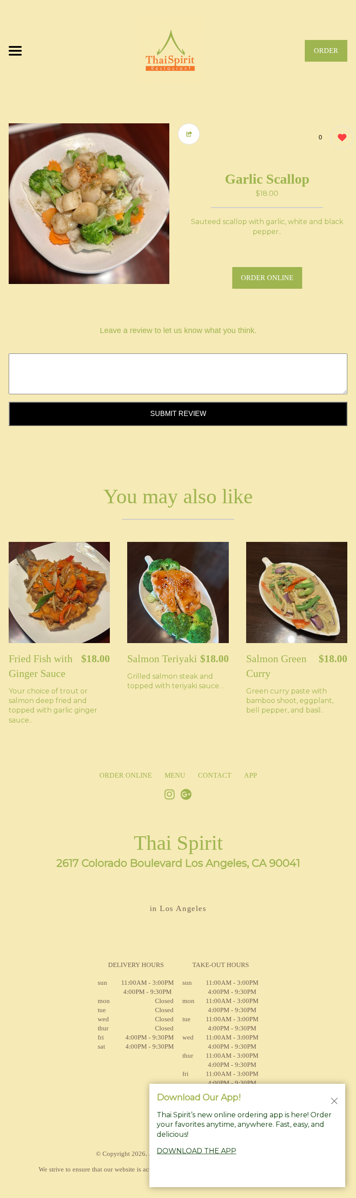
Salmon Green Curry (276, 666)
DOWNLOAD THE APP (196, 1151)
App (250, 775)
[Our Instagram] (170, 795)
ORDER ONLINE (267, 277)
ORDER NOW (326, 54)
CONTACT (214, 775)
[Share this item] (189, 134)
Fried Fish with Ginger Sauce (41, 666)
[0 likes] (340, 137)
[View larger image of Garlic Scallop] (89, 203)
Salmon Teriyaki (162, 658)
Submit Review (178, 413)
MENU (175, 775)
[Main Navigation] (15, 51)
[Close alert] (334, 1100)
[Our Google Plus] (186, 795)
